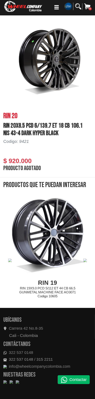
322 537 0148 (20, 352)
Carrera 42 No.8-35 (26, 328)
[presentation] (10, 260)
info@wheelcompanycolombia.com (39, 366)
